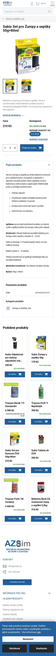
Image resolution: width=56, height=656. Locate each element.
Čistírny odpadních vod (13, 610)
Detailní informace (12, 115)
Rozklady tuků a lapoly (13, 619)
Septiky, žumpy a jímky (13, 605)
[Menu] (52, 3)
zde (38, 632)
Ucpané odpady (10, 614)
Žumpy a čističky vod (21, 308)
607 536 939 (14, 572)
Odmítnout (14, 648)
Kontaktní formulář (17, 582)
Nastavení (28, 639)
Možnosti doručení (38, 140)
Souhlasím (41, 648)
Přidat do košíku (29, 148)
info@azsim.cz (15, 566)
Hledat (49, 11)
